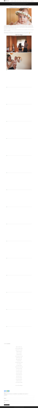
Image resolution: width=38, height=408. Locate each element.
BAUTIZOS (8, 343)
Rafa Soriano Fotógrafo (19, 34)
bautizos (14, 4)
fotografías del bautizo (13, 7)
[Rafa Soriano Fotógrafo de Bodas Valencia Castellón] (7, 0)
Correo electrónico (6, 400)
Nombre (5, 398)
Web (4, 402)
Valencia (27, 7)
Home (12, 4)
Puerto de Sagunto (23, 7)
